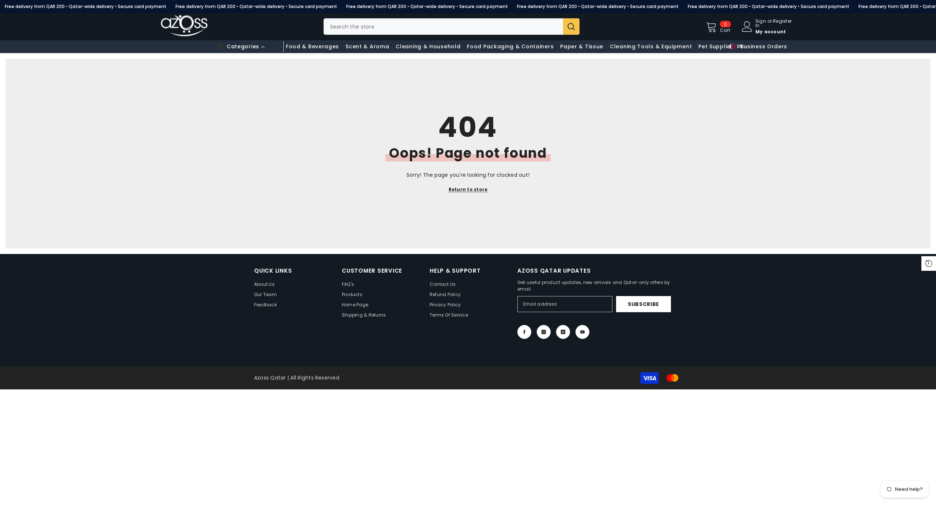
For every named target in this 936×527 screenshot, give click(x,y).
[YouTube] (582, 332)
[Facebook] (524, 332)
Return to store (468, 189)
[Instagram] (544, 332)
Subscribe (643, 304)
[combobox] (443, 26)
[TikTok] (563, 332)
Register (782, 21)
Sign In (760, 23)
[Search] (452, 26)
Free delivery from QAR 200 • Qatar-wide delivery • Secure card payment (85, 6)
